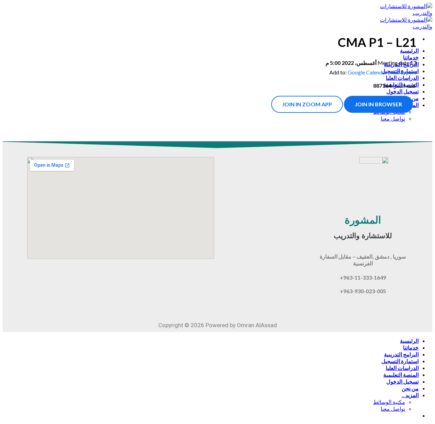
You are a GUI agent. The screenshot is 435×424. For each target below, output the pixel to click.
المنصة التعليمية (401, 374)
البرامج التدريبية (401, 354)
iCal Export (403, 72)
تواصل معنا (393, 408)
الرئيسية (409, 340)
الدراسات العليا (402, 368)
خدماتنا (411, 347)
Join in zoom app (307, 104)
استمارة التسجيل (400, 361)
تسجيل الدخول (402, 381)
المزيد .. (410, 395)
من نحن (410, 388)
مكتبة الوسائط (389, 402)
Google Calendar (367, 72)
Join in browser (378, 104)
